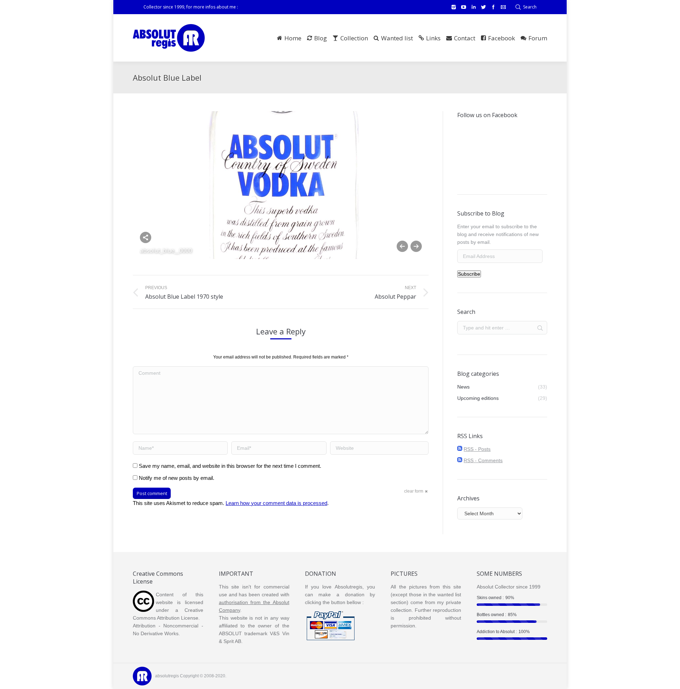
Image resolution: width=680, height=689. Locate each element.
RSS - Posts (477, 449)
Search (530, 7)
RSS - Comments (483, 460)
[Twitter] (483, 7)
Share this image (145, 237)
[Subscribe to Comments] (459, 460)
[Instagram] (453, 7)
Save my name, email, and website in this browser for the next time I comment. (230, 466)
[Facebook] (493, 7)
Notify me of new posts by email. (176, 478)
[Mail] (503, 7)
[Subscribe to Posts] (459, 449)
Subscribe (469, 274)
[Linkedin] (473, 7)
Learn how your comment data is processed (276, 503)
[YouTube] (463, 7)
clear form (413, 491)
